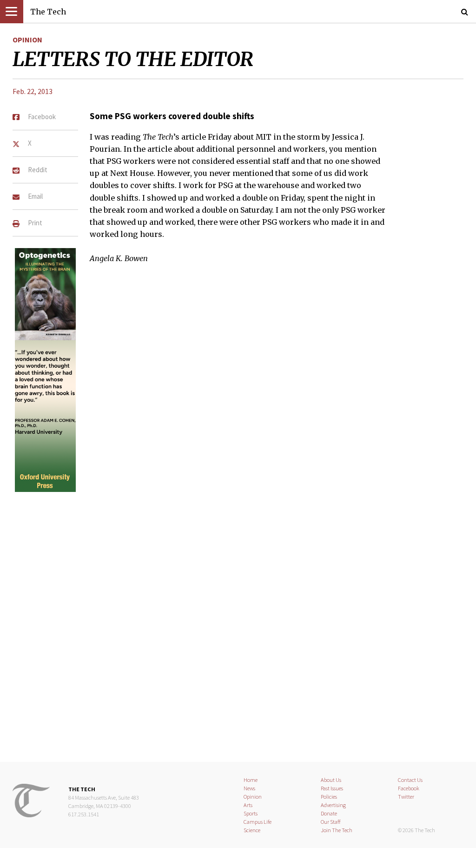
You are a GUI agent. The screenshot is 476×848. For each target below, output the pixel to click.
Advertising (333, 804)
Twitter (406, 796)
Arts (248, 804)
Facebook (408, 788)
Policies (329, 796)
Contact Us (410, 779)
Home (251, 779)
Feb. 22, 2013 (33, 91)
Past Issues (332, 788)
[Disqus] (238, 619)
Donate (329, 813)
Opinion (27, 39)
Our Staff (331, 821)
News (249, 788)
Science (252, 830)
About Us (331, 779)
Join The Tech (336, 830)
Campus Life (257, 821)
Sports (251, 813)
